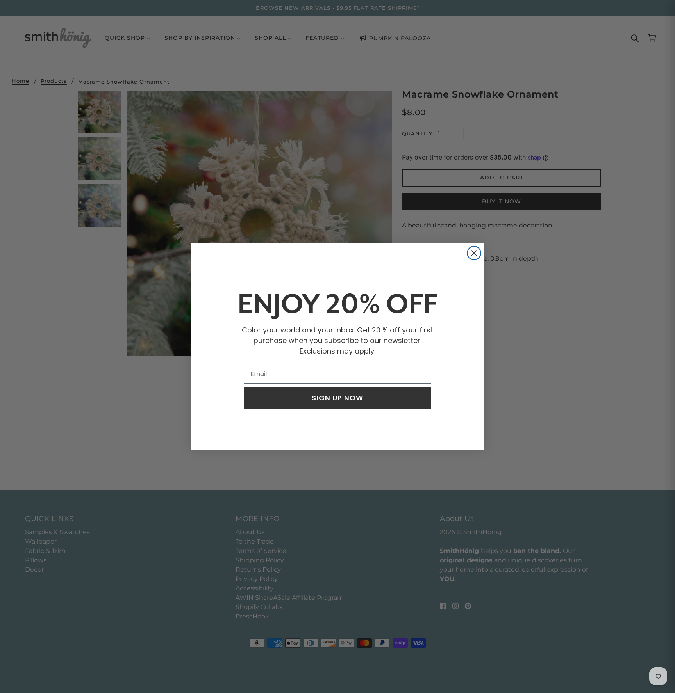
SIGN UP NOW (337, 398)
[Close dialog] (474, 253)
